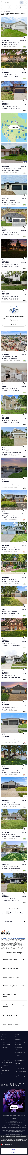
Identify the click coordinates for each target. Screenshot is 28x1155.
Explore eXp (4, 1034)
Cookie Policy (4, 1067)
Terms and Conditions (6, 1060)
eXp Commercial (19, 1047)
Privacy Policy (4, 1065)
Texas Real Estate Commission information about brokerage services (14, 1127)
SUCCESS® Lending (20, 1042)
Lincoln (18, 908)
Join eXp (3, 1039)
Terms (22, 1140)
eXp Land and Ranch (20, 1052)
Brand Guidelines (5, 1070)
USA (9, 908)
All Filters (6, 7)
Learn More (20, 1134)
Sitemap (3, 1073)
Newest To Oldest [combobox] (14, 7)
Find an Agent (4, 1036)
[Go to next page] (23, 912)
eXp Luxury (17, 1049)
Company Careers (5, 1044)
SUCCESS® (18, 1039)
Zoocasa (17, 1036)
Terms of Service (13, 1121)
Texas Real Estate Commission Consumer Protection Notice (14, 1128)
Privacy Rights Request (6, 1062)
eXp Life (17, 1034)
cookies (5, 1136)
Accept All (14, 1149)
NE (13, 908)
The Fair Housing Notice (19, 1131)
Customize (14, 1152)
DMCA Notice (14, 1118)
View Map (15, 127)
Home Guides (4, 1047)
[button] (14, 921)
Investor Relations (5, 1042)
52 (20, 912)
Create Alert (14, 325)
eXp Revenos (18, 1044)
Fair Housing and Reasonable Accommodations (14, 1122)
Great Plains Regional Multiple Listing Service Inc (13, 938)
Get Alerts (23, 7)
